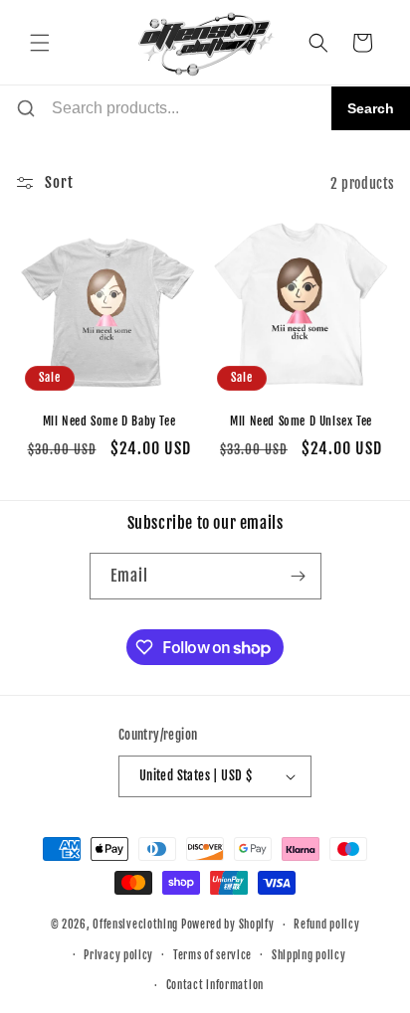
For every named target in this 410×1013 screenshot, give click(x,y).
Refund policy (326, 924)
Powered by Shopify (228, 924)
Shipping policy (309, 955)
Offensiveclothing (135, 924)
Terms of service (212, 955)
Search (370, 108)
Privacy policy (118, 955)
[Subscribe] (298, 576)
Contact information (215, 985)
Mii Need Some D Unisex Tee (301, 421)
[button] (40, 43)
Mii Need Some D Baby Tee (109, 421)
